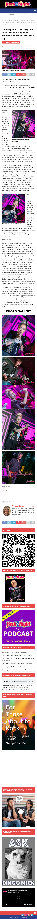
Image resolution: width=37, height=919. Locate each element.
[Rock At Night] (18, 7)
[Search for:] (18, 15)
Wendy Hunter (21, 47)
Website (5, 491)
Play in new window (18, 686)
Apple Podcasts (14, 690)
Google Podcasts (26, 690)
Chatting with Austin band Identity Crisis (15, 670)
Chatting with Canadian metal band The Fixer (17, 663)
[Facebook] (33, 506)
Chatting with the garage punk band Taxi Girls (17, 655)
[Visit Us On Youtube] (28, 916)
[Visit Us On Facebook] (22, 916)
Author (5, 502)
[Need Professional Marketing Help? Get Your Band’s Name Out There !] (18, 826)
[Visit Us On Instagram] (25, 916)
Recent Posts (13, 502)
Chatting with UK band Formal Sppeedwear (16, 652)
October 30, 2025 (8, 47)
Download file (6, 686)
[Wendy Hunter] (7, 515)
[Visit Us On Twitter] (31, 916)
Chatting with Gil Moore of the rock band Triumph (18, 667)
